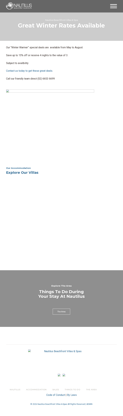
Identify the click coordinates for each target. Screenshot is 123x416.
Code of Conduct (55, 394)
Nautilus (15, 389)
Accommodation (36, 389)
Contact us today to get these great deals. (29, 70)
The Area (91, 389)
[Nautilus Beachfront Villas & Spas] (19, 5)
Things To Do (72, 389)
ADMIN (89, 404)
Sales (55, 389)
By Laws (72, 394)
